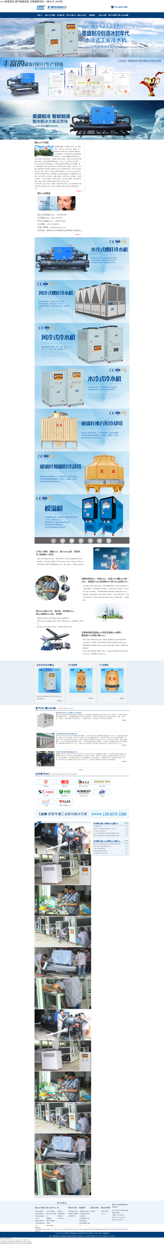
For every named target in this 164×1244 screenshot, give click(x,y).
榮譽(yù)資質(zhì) (39, 1220)
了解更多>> (60, 700)
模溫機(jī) (49, 1218)
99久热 (16, 1243)
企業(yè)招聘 (102, 15)
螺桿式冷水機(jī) (51, 1220)
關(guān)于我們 (39, 1211)
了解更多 (80, 770)
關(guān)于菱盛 (50, 15)
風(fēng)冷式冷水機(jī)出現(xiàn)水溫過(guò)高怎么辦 (106, 844)
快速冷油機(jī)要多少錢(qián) (100, 850)
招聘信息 (93, 1211)
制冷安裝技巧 (72, 1216)
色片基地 (20, 1243)
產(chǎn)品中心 (51, 1207)
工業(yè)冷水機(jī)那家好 (99, 848)
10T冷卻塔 (72, 665)
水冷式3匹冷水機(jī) (45, 665)
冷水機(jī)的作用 (97, 826)
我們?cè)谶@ (105, 1211)
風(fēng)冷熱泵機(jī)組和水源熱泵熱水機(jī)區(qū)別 (106, 833)
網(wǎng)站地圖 (123, 15)
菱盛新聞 (92, 15)
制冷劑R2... (60, 1211)
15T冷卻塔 (103, 665)
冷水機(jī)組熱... (61, 1213)
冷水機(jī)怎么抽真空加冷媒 (100, 853)
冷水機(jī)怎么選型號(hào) (99, 831)
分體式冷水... (61, 1216)
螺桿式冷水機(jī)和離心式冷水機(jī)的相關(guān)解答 (106, 835)
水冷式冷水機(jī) (51, 1211)
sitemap (103, 1213)
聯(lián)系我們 (112, 15)
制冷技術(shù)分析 (73, 1211)
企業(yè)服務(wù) (39, 1213)
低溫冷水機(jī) (50, 1225)
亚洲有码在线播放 (9, 1243)
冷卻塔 (48, 1223)
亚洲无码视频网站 (27, 1243)
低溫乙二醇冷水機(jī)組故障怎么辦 (102, 846)
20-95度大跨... (61, 1218)
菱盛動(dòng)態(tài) (84, 1211)
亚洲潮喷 (2, 1243)
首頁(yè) (39, 15)
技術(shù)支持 (81, 15)
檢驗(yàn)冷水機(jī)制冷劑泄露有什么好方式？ (104, 828)
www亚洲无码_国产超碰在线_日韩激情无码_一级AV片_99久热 (31, 1)
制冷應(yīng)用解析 (73, 1213)
